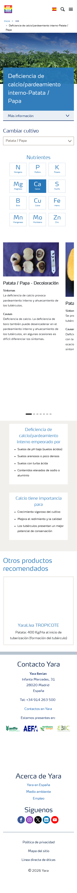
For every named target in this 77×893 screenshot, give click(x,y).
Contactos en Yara (38, 709)
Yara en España (38, 785)
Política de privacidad (39, 842)
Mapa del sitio (38, 851)
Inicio (7, 21)
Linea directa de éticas (38, 860)
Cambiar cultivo (21, 131)
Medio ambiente (38, 792)
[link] (18, 169)
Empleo (38, 798)
